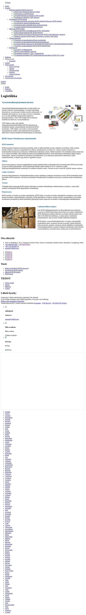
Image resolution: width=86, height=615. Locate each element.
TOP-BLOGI (46, 303)
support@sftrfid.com (12, 248)
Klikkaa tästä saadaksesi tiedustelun (12, 301)
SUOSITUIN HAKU (59, 303)
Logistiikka (8, 91)
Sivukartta (37, 303)
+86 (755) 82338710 (12, 246)
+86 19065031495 (11, 244)
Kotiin (7, 87)
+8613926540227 (24, 244)
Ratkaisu (8, 89)
